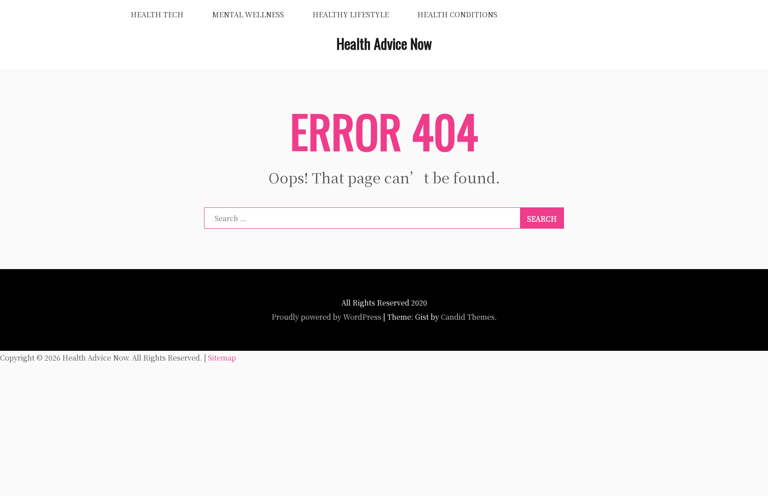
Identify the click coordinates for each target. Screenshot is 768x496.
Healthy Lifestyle (350, 14)
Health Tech (157, 14)
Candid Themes (468, 317)
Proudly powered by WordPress (326, 317)
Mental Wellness (248, 14)
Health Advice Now (384, 43)
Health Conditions (457, 14)
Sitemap (222, 358)
